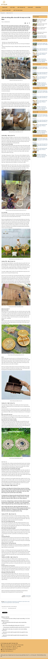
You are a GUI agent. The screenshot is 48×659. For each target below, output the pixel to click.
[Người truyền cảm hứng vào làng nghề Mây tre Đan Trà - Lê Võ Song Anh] (4, 2)
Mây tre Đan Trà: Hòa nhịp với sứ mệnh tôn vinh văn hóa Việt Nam (15, 629)
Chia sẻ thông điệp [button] (6, 10)
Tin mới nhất (36, 16)
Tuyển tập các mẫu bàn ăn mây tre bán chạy (42, 33)
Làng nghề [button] (30, 7)
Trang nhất (4, 7)
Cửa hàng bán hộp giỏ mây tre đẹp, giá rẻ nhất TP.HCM (42, 44)
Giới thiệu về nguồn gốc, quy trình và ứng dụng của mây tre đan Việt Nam (42, 60)
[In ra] (27, 23)
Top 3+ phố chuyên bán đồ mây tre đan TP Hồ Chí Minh (42, 54)
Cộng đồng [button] (38, 7)
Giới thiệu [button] (12, 7)
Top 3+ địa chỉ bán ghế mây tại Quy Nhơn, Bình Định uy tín (42, 50)
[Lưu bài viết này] (29, 23)
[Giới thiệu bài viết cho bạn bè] (25, 23)
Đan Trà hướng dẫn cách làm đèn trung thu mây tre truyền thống (14, 622)
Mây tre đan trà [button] (21, 7)
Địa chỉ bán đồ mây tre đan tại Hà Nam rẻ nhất (42, 24)
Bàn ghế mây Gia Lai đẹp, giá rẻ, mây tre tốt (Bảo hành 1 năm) (42, 21)
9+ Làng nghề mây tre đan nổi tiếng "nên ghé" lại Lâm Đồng (14, 618)
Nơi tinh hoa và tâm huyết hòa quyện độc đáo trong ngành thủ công (15, 632)
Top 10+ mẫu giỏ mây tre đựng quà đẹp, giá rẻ (41, 28)
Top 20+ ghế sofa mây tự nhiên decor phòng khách (41, 36)
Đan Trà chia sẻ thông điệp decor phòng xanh (11, 625)
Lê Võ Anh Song (27, 595)
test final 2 (34, 47)
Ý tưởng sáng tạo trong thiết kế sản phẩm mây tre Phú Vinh (14, 627)
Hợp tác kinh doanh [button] (18, 10)
